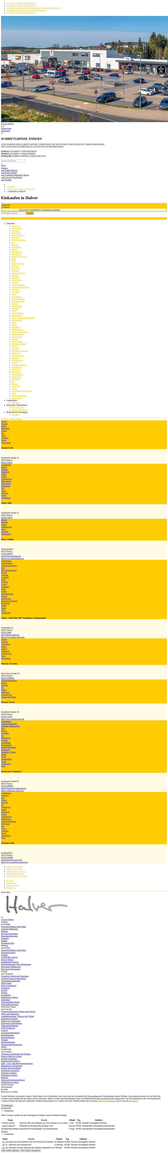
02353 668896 (7, 857)
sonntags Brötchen (19, 365)
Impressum (5, 131)
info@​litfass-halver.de (10, 635)
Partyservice (6, 484)
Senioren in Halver (9, 1073)
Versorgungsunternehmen (11, 1044)
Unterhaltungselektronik (22, 391)
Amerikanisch (7, 563)
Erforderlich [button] (6, 1108)
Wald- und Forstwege (10, 1014)
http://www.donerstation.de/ (12, 558)
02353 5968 (6, 632)
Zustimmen (9, 1111)
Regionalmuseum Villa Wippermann (16, 964)
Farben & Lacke (18, 273)
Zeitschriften (17, 398)
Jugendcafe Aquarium (10, 1070)
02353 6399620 (7, 678)
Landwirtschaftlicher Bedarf (23, 318)
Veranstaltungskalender (10, 981)
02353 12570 (6, 517)
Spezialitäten (17, 367)
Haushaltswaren (18, 301)
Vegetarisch (6, 443)
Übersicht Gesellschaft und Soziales (16, 1054)
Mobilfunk (16, 327)
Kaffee (4, 431)
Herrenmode (17, 306)
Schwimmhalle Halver (10, 1002)
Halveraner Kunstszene (10, 969)
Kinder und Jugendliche (11, 1068)
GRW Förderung (8, 1028)
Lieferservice (6, 479)
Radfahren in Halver (9, 997)
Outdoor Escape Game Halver (13, 978)
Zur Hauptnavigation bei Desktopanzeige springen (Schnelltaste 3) (33, 8)
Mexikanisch (6, 745)
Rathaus (4, 931)
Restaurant (5, 486)
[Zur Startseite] (84, 124)
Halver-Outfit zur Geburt (11, 1056)
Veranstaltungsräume (9, 1004)
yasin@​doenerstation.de (11, 556)
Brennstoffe (16, 247)
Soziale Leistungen (9, 1059)
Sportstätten (6, 995)
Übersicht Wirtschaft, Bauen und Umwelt (18, 1011)
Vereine (4, 993)
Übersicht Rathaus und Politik (13, 927)
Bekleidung (16, 233)
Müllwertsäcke (18, 330)
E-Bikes (15, 266)
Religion (4, 1077)
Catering (4, 575)
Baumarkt (16, 230)
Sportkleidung (17, 374)
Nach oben (5, 892)
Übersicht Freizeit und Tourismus (15, 976)
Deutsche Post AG (19, 256)
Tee (13, 381)
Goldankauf (16, 296)
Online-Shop (17, 337)
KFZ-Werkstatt (18, 407)
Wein (3, 766)
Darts (3, 580)
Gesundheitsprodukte (20, 287)
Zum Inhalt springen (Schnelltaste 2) (21, 5)
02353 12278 (6, 717)
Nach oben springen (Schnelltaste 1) (21, 3)
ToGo (3, 436)
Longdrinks (6, 743)
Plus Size (15, 348)
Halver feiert (6, 983)
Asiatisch (5, 795)
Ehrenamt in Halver (9, 1075)
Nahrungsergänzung (20, 332)
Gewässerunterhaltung (10, 1033)
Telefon (15, 384)
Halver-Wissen (7, 960)
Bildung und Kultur (14, 869)
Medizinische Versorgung (11, 1066)
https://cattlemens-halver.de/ (12, 791)
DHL (14, 259)
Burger (4, 421)
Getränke (15, 289)
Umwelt (4, 1030)
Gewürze (15, 292)
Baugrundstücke (8, 1037)
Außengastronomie (9, 566)
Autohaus (16, 226)
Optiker (15, 339)
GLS (14, 294)
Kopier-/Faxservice (19, 410)
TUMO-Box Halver (9, 957)
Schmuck (15, 358)
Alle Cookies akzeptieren (30, 1151)
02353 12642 (6, 462)
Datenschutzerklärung (107, 1101)
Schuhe (15, 363)
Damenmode (17, 252)
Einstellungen (7, 1106)
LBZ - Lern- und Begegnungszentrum (17, 1063)
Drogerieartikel (18, 263)
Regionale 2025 (7, 943)
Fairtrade (15, 271)
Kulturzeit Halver (8, 952)
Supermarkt (16, 377)
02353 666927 (7, 554)
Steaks (3, 606)
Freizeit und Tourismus (15, 871)
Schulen (4, 955)
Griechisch (5, 644)
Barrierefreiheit (12, 885)
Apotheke (16, 414)
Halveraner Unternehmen (30, 210)
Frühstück (5, 472)
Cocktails (5, 577)
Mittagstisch (6, 481)
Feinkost (15, 275)
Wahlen (4, 941)
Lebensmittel (17, 320)
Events (4, 584)
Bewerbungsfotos (19, 240)
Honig (14, 311)
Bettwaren (16, 238)
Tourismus (5, 988)
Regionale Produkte (20, 351)
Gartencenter (17, 280)
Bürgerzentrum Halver (10, 1061)
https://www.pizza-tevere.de (12, 719)
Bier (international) (9, 570)
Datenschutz (6, 128)
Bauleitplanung (7, 1035)
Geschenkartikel (18, 285)
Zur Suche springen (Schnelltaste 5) (21, 13)
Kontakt (9, 881)
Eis (2, 688)
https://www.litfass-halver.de (13, 637)
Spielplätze (5, 1000)
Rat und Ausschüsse (9, 934)
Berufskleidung (18, 235)
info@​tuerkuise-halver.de (11, 860)
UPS (13, 393)
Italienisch (5, 428)
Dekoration (16, 254)
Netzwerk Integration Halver (13, 1080)
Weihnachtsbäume (19, 396)
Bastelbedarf (17, 228)
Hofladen (15, 308)
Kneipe (4, 596)
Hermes (15, 304)
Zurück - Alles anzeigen (11, 419)
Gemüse (15, 282)
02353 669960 (7, 786)
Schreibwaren (17, 360)
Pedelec (15, 346)
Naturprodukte (18, 334)
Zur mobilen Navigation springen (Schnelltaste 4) (26, 10)
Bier (3, 568)
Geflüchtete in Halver (10, 1082)
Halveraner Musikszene (11, 967)
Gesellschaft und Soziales (16, 876)
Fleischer (15, 278)
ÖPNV (4, 1047)
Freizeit (4, 990)
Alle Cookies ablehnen (10, 1151)
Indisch (4, 649)
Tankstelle (16, 379)
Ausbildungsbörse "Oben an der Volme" (18, 1016)
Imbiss (3, 426)
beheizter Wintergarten (10, 726)
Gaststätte (5, 587)
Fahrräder (16, 268)
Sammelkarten (17, 355)
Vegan (3, 440)
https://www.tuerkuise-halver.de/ (14, 862)
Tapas (3, 608)
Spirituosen (16, 372)
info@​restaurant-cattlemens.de (13, 788)
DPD (14, 261)
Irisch (3, 589)
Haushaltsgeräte (18, 299)
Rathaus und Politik (14, 867)
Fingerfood (5, 738)
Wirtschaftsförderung (9, 1026)
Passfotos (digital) (19, 344)
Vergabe (4, 1040)
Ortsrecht (5, 938)
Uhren (14, 388)
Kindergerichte (7, 594)
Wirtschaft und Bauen (15, 874)
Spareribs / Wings (8, 752)
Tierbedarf (16, 386)
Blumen (15, 245)
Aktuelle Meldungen (9, 929)
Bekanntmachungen (9, 936)
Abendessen (6, 465)
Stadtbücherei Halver (10, 962)
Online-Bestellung (8, 697)
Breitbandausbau (8, 1042)
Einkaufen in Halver (10, 210)
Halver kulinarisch (8, 985)
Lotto (14, 322)
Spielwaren (16, 370)
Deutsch (4, 424)
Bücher (15, 249)
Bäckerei (15, 403)
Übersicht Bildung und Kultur (13, 950)
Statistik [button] (4, 1131)
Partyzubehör (17, 341)
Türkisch (4, 438)
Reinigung (16, 353)
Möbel (14, 325)
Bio (13, 242)
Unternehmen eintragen (50, 210)
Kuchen (4, 740)
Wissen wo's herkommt (10, 1021)
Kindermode (17, 315)
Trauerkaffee (6, 759)
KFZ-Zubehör (17, 313)
